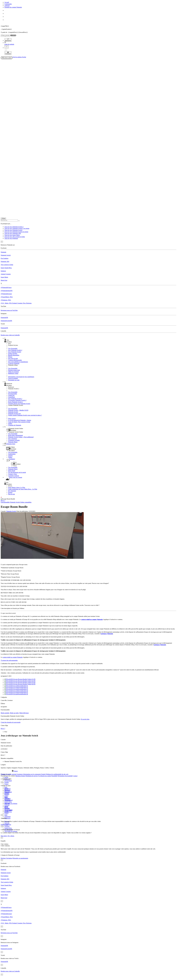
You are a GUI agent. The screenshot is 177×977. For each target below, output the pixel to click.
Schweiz (6, 823)
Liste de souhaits (13, 378)
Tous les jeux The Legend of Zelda (14, 236)
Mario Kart (4, 280)
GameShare (11, 397)
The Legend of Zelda (7, 264)
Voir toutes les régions (10, 803)
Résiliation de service (32, 776)
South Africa (8, 802)
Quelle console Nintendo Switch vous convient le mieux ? (25, 415)
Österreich (7, 818)
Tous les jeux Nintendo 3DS (12, 233)
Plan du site (11, 494)
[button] (90, 340)
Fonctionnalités (12, 393)
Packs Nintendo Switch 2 (15, 402)
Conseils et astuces (13, 475)
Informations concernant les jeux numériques (21, 376)
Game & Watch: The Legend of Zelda (19, 422)
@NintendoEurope (6, 294)
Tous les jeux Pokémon (11, 238)
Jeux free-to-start (13, 358)
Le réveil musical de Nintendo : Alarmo (19, 420)
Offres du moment (13, 372)
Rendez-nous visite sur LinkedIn (10, 335)
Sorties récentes (12, 353)
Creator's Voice (12, 474)
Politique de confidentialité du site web (57, 774)
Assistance (20, 774)
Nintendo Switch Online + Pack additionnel (21, 437)
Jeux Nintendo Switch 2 (15, 350)
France (6, 784)
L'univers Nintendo (13, 363)
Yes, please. (11, 836)
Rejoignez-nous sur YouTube (9, 310)
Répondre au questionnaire (20, 858)
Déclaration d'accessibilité (65, 776)
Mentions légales (20, 776)
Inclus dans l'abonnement (15, 435)
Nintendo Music (13, 442)
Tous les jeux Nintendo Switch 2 (13, 227)
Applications (11, 454)
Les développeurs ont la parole (17, 472)
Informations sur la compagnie (32, 774)
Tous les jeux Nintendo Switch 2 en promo (16, 228)
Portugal (6, 803)
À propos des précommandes (9, 660)
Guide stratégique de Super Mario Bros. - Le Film (22, 489)
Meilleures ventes (13, 373)
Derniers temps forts (14, 370)
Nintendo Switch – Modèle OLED (18, 410)
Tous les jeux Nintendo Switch (13, 230)
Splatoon (3, 271)
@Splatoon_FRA (6, 300)
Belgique (7, 790)
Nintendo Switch (6, 255)
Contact (75, 776)
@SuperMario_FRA (7, 297)
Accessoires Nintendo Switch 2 (17, 400)
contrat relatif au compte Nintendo (92, 619)
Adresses (7, 5)
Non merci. (4, 836)
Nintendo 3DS (5, 261)
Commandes (8, 4)
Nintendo (3, 252)
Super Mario (4, 277)
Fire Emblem (4, 258)
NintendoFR (4, 317)
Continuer (8, 824)
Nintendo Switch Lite (14, 413)
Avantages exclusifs (14, 440)
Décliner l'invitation (6, 858)
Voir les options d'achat (19, 57)
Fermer (3, 824)
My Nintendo (12, 491)
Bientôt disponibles (13, 355)
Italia (5, 787)
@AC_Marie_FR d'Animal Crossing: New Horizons (16, 303)
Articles (10, 455)
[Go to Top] (88, 497)
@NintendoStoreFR (6, 290)
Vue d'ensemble (12, 348)
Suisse (6, 807)
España (6, 782)
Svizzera (6, 826)
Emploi (10, 492)
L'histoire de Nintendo (14, 425)
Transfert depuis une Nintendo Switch (19, 403)
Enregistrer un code (13, 380)
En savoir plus (85, 719)
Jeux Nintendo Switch (14, 352)
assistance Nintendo (107, 633)
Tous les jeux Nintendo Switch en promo (16, 232)
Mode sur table (14, 713)
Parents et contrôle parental (8, 774)
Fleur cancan (12, 418)
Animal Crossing (6, 274)
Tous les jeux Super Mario (12, 235)
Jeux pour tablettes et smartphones (18, 362)
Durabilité (54, 776)
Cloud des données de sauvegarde (10, 722)
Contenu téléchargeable (15, 360)
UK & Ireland (8, 810)
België (6, 777)
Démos (10, 357)
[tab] (88, 771)
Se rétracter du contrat (44, 776)
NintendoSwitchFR (6, 320)
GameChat (11, 395)
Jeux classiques (12, 438)
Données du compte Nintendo (13, 7)
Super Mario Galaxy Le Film (16, 487)
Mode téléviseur (24, 713)
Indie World (11, 470)
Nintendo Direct (13, 469)
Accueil (6, 2)
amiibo (10, 423)
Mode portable (5, 713)
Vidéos (10, 457)
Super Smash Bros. (6, 268)
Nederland (7, 816)
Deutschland (8, 780)
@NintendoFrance (6, 287)
